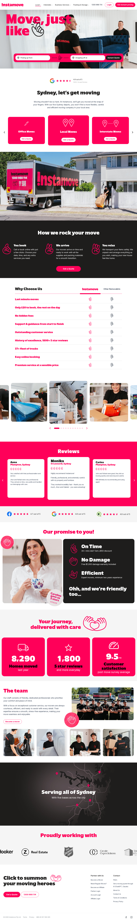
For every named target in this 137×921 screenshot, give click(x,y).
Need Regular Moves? (99, 884)
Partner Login (95, 891)
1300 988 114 (97, 5)
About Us (116, 890)
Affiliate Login (95, 899)
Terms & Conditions (120, 898)
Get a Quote (68, 269)
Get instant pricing (125, 5)
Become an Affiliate (97, 887)
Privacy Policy (118, 901)
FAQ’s (115, 880)
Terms (25, 917)
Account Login (96, 895)
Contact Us (117, 894)
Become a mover (12, 722)
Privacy (31, 917)
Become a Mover (97, 880)
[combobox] (32, 57)
